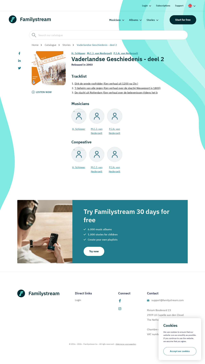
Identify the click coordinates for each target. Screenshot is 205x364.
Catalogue (50, 45)
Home (35, 45)
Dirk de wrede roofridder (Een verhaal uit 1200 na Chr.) (105, 83)
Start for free (183, 19)
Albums (133, 19)
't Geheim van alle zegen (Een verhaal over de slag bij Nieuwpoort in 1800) (116, 88)
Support (179, 5)
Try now (94, 251)
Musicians (115, 19)
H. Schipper (78, 53)
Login (145, 5)
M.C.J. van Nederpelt (99, 53)
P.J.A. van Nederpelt (126, 53)
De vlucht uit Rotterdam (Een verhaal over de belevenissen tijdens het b (115, 92)
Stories (151, 19)
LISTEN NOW (44, 92)
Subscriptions (163, 5)
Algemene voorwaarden (126, 344)
